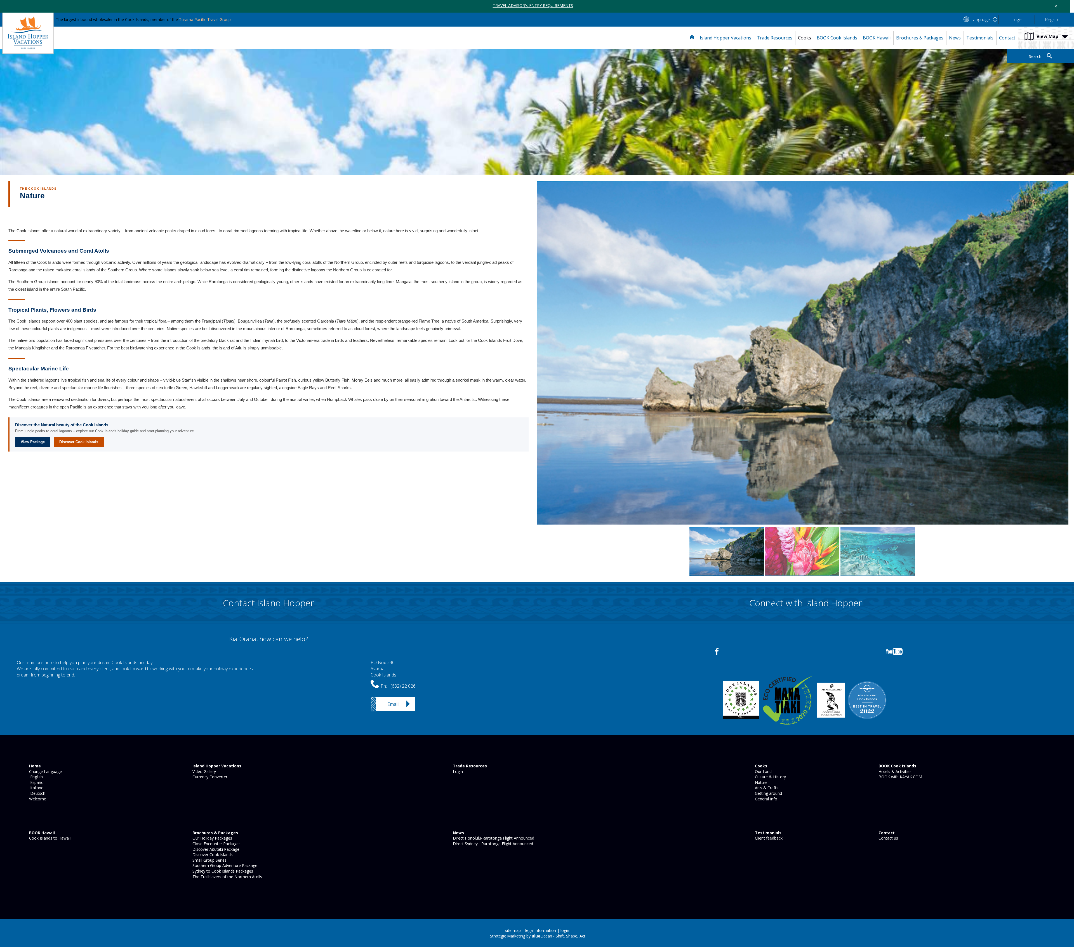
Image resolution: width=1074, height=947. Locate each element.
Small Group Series (209, 860)
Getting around (768, 793)
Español (36, 782)
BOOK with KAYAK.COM (899, 776)
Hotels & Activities (894, 771)
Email (393, 704)
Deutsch (36, 793)
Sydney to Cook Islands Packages (222, 871)
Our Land (763, 771)
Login (457, 771)
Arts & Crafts (766, 787)
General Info (765, 799)
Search (1035, 56)
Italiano (36, 787)
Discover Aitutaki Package (215, 849)
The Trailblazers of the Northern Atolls (226, 876)
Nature (760, 782)
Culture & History (770, 776)
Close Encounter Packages (216, 843)
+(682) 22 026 (402, 686)
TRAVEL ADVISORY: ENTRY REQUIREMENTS (533, 5)
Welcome (37, 799)
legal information (540, 930)
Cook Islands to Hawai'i (49, 838)
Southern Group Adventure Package (224, 865)
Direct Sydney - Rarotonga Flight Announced (492, 843)
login (564, 930)
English (35, 776)
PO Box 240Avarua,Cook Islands (383, 668)
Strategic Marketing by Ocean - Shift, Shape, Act (537, 936)
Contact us (887, 838)
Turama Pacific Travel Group (205, 19)
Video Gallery (203, 771)
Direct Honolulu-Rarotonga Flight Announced (493, 838)
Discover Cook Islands (78, 442)
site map (513, 930)
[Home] (692, 38)
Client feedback (768, 838)
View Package (33, 442)
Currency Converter (209, 776)
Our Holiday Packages (211, 838)
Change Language (45, 771)
